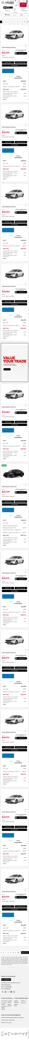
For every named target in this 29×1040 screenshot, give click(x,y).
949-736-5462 (7, 988)
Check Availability (14, 65)
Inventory (4, 998)
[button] (25, 45)
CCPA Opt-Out (26, 1034)
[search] (18, 5)
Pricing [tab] (18, 76)
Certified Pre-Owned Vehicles (4, 1008)
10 (22, 22)
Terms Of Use (9, 1034)
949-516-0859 (8, 986)
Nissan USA (23, 1034)
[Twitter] (8, 991)
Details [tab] (11, 76)
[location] (17, 5)
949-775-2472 (7, 984)
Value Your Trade (8, 62)
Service (10, 998)
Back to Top (25, 952)
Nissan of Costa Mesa (2, 1033)
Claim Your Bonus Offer (21, 62)
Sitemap (12, 1033)
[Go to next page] (25, 22)
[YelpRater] (14, 991)
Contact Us (7, 979)
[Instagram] (5, 991)
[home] (15, 5)
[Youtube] (11, 991)
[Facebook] (2, 991)
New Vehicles (4, 1000)
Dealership (24, 998)
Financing (17, 998)
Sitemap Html (16, 1034)
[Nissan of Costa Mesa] (8, 3)
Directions (23, 1002)
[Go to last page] (18, 952)
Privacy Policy (5, 1034)
